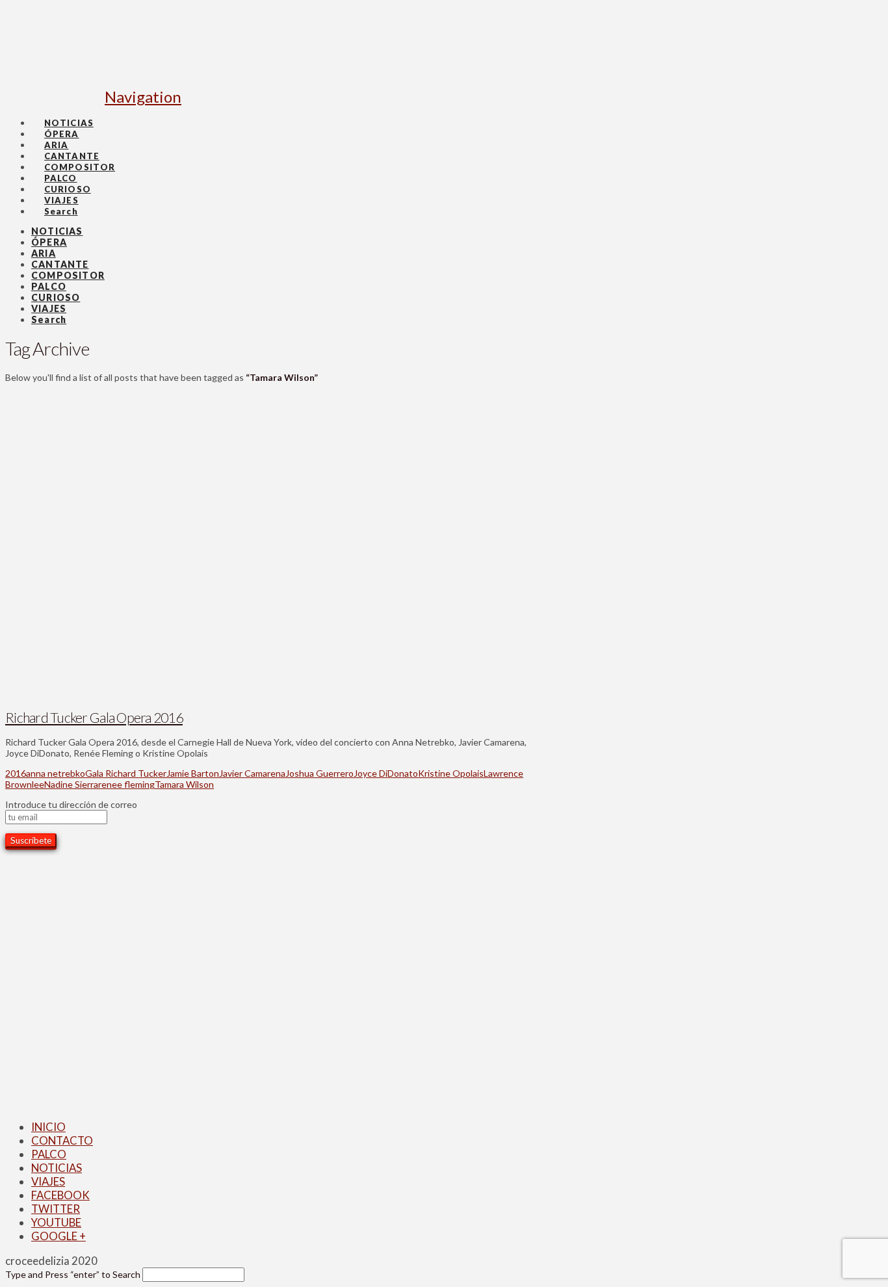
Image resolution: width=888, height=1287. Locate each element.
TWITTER (55, 1209)
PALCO (48, 1154)
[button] (143, 96)
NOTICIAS (56, 1168)
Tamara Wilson (184, 784)
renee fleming (126, 784)
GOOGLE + (58, 1236)
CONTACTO (62, 1140)
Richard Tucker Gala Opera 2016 (94, 717)
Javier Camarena (252, 773)
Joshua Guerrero (319, 773)
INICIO (48, 1127)
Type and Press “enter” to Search (72, 1274)
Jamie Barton (192, 773)
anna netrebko (55, 773)
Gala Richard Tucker (125, 773)
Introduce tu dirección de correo (71, 804)
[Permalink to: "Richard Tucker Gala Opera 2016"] (222, 692)
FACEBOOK (60, 1195)
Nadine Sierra (71, 784)
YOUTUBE (56, 1222)
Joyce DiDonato (386, 773)
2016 (15, 773)
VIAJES (48, 1181)
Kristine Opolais (451, 773)
